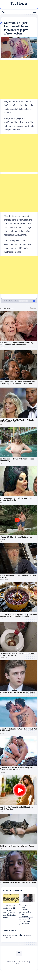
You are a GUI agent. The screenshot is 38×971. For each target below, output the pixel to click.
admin (16, 301)
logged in (19, 935)
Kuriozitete (24, 301)
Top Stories (19, 3)
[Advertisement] (19, 79)
